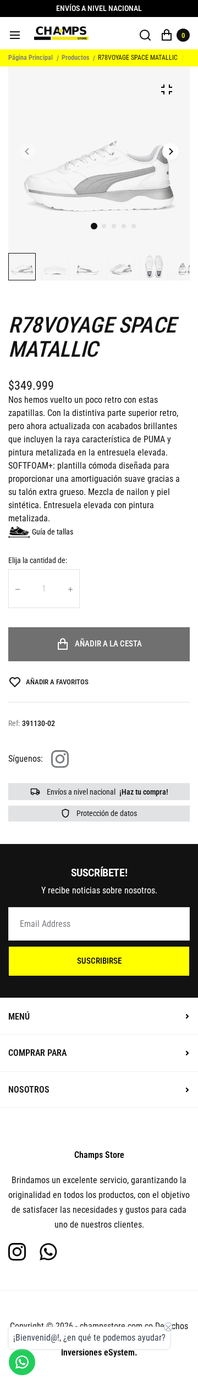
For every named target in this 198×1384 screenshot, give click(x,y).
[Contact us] (22, 1362)
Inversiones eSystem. (99, 1352)
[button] (104, 226)
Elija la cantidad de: (37, 560)
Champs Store (99, 1155)
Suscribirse (99, 961)
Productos (75, 57)
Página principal (30, 57)
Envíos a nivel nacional (106, 791)
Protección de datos (106, 813)
